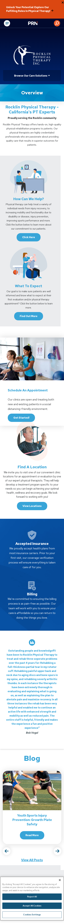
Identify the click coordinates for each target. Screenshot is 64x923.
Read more (34, 836)
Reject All (32, 896)
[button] (57, 23)
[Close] (59, 880)
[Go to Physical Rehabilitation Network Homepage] (36, 23)
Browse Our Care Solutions (30, 75)
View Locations (32, 506)
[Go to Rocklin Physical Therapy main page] (32, 50)
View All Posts (32, 860)
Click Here (28, 237)
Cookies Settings (32, 914)
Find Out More (28, 316)
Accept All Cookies (32, 905)
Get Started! (21, 417)
